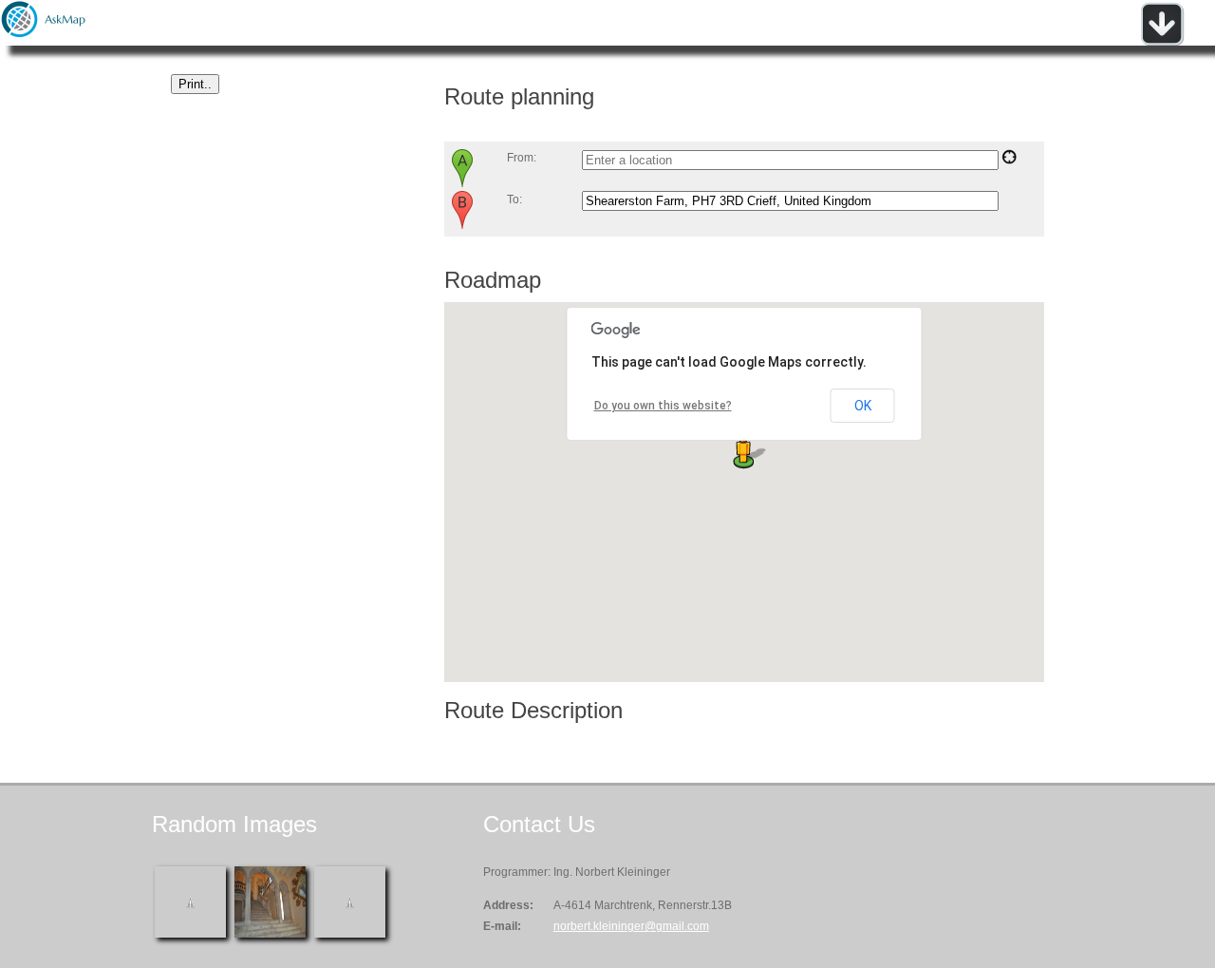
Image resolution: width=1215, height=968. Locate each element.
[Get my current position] (1009, 160)
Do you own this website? (663, 405)
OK (862, 405)
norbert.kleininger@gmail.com (631, 926)
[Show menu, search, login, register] (1162, 41)
